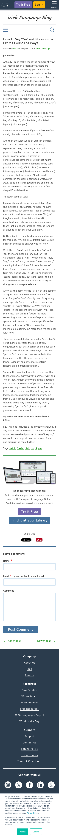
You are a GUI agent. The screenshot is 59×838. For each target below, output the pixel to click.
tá (36, 448)
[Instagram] (7, 785)
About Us (29, 662)
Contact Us (29, 742)
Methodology (29, 702)
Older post (14, 641)
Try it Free (23, 4)
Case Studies (29, 690)
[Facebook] (29, 785)
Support (29, 736)
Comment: (8, 590)
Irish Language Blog (30, 17)
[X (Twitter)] (18, 785)
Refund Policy (29, 749)
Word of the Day (29, 721)
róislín (16, 49)
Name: (7, 560)
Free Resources (29, 709)
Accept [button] (22, 831)
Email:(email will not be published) (24, 576)
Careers (29, 675)
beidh (12, 448)
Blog (29, 669)
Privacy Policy (32, 812)
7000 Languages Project (29, 715)
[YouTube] (51, 785)
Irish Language (43, 49)
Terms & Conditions (29, 761)
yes (40, 448)
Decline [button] (36, 831)
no (32, 448)
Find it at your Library (29, 520)
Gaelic (20, 448)
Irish (27, 448)
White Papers (29, 696)
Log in (39, 4)
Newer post (44, 641)
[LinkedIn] (40, 785)
